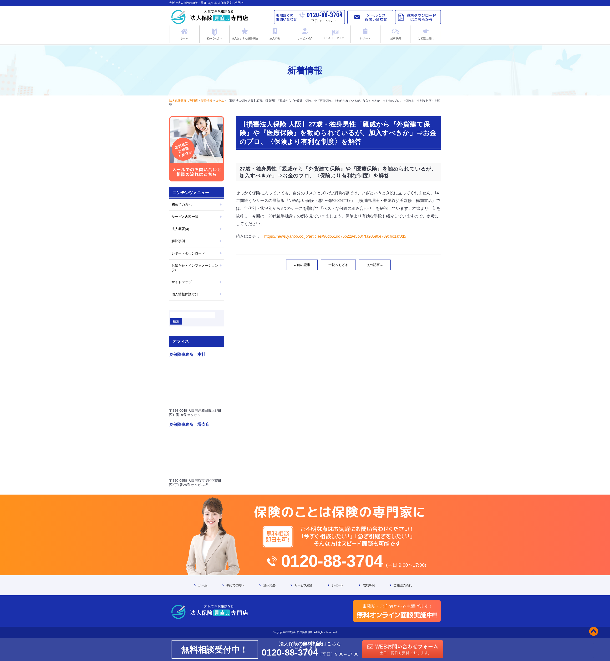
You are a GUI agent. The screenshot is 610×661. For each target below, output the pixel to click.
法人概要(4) (180, 229)
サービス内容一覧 (185, 217)
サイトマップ (182, 282)
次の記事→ (374, 265)
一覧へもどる (338, 265)
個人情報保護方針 (185, 294)
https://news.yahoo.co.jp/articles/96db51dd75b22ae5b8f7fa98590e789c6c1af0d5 (335, 236)
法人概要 (269, 585)
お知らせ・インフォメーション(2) (195, 268)
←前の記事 (302, 265)
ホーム (202, 585)
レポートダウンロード (188, 253)
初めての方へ (182, 204)
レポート (338, 585)
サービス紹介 (304, 585)
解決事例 (178, 241)
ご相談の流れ (403, 585)
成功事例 (369, 585)
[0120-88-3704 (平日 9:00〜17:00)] (305, 499)
